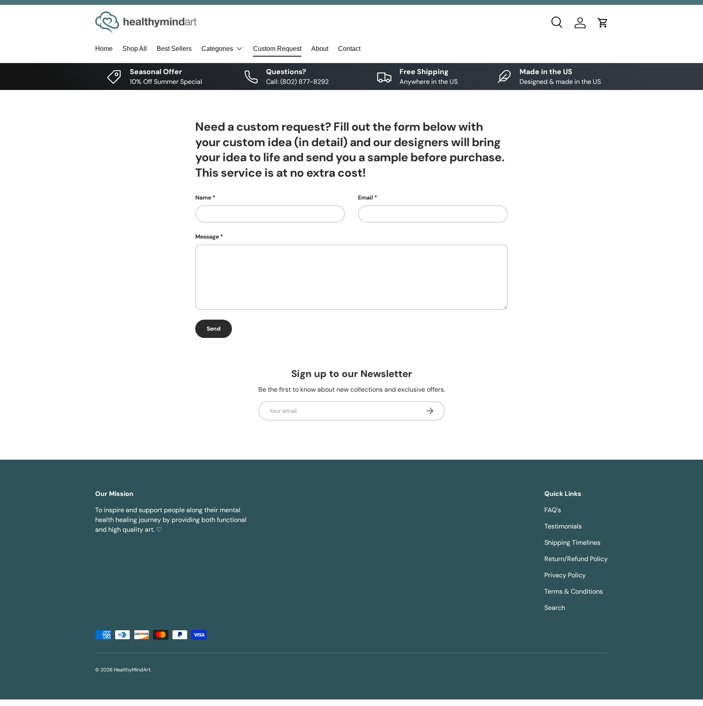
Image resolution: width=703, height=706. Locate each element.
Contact (349, 48)
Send (214, 328)
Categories (217, 48)
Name (203, 197)
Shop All (134, 48)
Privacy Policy (565, 575)
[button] (603, 23)
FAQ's (552, 510)
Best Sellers (174, 48)
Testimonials (563, 526)
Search (554, 607)
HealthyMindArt (132, 670)
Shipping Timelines (572, 542)
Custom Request (277, 48)
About (319, 48)
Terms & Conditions (573, 591)
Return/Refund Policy (576, 559)
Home (104, 48)
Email (365, 197)
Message (207, 236)
